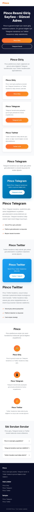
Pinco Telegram (7, 488)
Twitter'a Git (17, 146)
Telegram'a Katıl (17, 192)
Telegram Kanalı (17, 46)
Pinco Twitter (6, 490)
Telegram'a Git (17, 120)
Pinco (6, 3)
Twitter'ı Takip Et (17, 276)
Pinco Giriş (17, 40)
